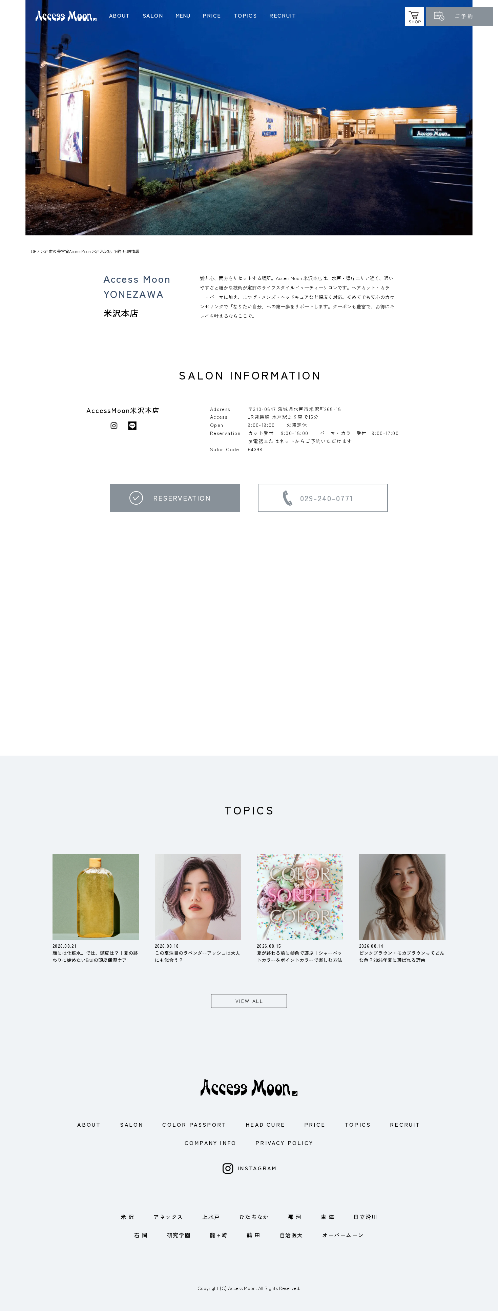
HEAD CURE (265, 1124)
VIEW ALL (249, 1000)
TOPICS (245, 15)
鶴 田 (254, 1235)
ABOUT (119, 15)
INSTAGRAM (257, 1168)
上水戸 (211, 1217)
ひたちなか (254, 1217)
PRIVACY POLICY (284, 1142)
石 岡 (141, 1235)
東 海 (328, 1217)
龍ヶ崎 (219, 1235)
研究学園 (179, 1235)
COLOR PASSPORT (194, 1124)
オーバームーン (343, 1235)
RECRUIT (282, 15)
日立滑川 (365, 1217)
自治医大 (291, 1235)
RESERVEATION (182, 498)
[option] (249, 117)
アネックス (168, 1217)
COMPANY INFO (210, 1142)
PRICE (212, 15)
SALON (153, 15)
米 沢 (127, 1217)
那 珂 (295, 1217)
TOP (32, 251)
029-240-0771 (327, 498)
